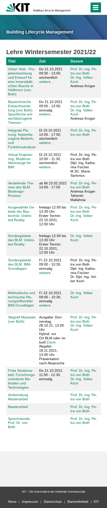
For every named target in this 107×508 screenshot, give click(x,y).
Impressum (30, 502)
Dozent (76, 61)
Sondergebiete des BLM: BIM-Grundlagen (19, 264)
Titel (11, 61)
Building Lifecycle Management (51, 10)
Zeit (42, 61)
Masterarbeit (18, 407)
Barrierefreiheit (77, 502)
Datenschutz (53, 502)
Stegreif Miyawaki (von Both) (22, 319)
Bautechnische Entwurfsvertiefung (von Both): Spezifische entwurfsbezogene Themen (20, 112)
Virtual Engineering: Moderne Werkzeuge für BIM (20, 161)
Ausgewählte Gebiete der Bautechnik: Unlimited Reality (21, 213)
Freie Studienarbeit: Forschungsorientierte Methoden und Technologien (22, 379)
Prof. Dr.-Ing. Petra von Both (83, 71)
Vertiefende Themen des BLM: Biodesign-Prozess (21, 189)
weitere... (46, 82)
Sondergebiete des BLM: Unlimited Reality (21, 240)
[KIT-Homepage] (18, 7)
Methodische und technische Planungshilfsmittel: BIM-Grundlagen (21, 299)
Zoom (51, 342)
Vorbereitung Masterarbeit (18, 397)
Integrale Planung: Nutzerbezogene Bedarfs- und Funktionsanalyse (22, 138)
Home (12, 502)
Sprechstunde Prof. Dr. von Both (19, 423)
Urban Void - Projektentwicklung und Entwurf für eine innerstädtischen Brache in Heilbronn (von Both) (21, 81)
